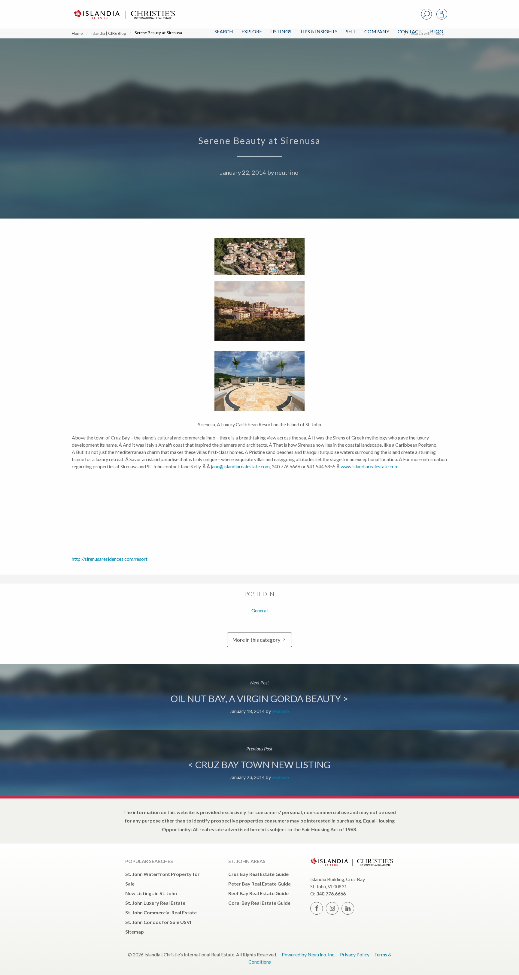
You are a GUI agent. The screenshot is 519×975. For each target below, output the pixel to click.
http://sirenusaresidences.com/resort (109, 559)
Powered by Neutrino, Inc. (308, 954)
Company (376, 31)
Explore (251, 31)
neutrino (287, 172)
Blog (436, 31)
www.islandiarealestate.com (370, 466)
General (259, 610)
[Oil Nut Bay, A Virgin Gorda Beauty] (259, 697)
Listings (280, 31)
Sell (351, 31)
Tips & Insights (319, 31)
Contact (410, 31)
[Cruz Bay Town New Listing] (259, 763)
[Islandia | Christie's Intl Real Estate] (124, 9)
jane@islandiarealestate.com (240, 466)
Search (223, 31)
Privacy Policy (354, 954)
